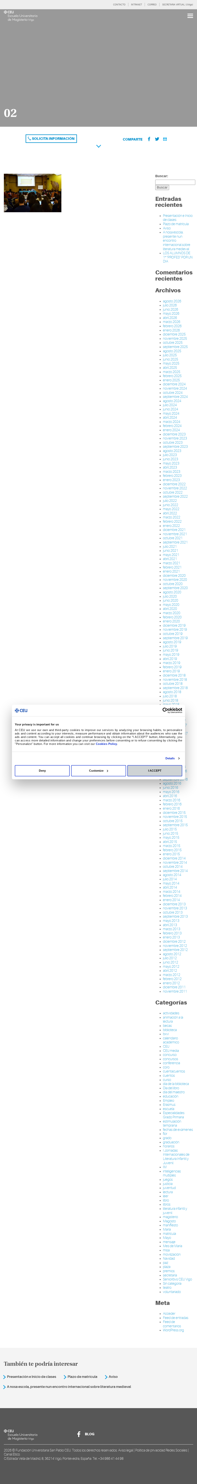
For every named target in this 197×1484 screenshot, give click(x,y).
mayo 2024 (171, 413)
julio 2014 (170, 879)
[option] (98, 68)
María (167, 1229)
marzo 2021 (171, 563)
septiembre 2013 (175, 916)
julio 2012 (170, 958)
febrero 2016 (172, 804)
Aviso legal (125, 1450)
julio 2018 (170, 696)
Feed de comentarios (172, 1324)
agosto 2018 (172, 692)
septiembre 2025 (175, 347)
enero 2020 (171, 621)
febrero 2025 (172, 376)
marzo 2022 (171, 517)
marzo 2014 (171, 892)
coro (166, 1067)
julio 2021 (170, 546)
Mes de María (172, 1246)
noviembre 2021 (175, 534)
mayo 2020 (171, 605)
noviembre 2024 (175, 388)
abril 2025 (170, 368)
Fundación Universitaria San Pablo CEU (43, 1450)
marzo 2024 (171, 422)
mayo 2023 (171, 463)
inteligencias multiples (172, 1173)
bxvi (166, 1034)
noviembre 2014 (175, 862)
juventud (169, 1188)
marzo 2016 (171, 800)
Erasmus (169, 1105)
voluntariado (172, 1292)
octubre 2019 (173, 634)
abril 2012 (170, 971)
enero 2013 (171, 937)
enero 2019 (171, 671)
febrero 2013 (172, 933)
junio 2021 (170, 551)
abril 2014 (170, 887)
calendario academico (171, 1040)
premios (169, 1271)
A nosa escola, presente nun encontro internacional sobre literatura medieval (69, 1387)
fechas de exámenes (178, 1130)
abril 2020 (170, 609)
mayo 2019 (171, 654)
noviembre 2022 (175, 488)
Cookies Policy (106, 743)
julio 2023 (170, 455)
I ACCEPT (154, 770)
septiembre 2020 (175, 588)
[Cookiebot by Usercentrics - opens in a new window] (165, 710)
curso (167, 1080)
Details (170, 758)
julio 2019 (170, 646)
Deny (42, 770)
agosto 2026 (172, 301)
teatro (167, 1287)
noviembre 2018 (175, 680)
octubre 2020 (173, 584)
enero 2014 (171, 900)
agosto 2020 (172, 592)
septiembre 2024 (175, 397)
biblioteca (170, 1030)
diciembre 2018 (174, 675)
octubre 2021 (173, 538)
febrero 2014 (172, 896)
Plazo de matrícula (176, 224)
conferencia (171, 1063)
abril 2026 (170, 318)
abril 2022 (170, 513)
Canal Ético (12, 1454)
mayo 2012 (171, 966)
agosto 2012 (172, 954)
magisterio (170, 1217)
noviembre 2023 (175, 438)
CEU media (171, 1051)
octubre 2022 (173, 492)
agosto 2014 (172, 875)
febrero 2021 (172, 567)
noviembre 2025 (175, 338)
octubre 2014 (173, 867)
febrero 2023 (172, 476)
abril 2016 (170, 796)
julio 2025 (170, 355)
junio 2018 (170, 700)
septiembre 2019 (175, 638)
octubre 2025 (173, 343)
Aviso (167, 228)
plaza (166, 1267)
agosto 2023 (172, 451)
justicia (168, 1184)
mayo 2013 (171, 921)
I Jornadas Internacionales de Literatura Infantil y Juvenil (176, 1157)
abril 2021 (170, 559)
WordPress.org (173, 1330)
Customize (96, 770)
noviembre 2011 (175, 991)
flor (165, 1134)
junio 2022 (170, 505)
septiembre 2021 (175, 542)
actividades (171, 1013)
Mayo (167, 1238)
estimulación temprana (172, 1123)
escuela (168, 1109)
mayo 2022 (171, 509)
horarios (168, 1146)
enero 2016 (171, 808)
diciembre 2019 (174, 625)
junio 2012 (170, 962)
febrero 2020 (172, 617)
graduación (171, 1142)
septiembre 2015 (175, 825)
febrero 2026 (172, 326)
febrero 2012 (172, 979)
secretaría (170, 1275)
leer (165, 1196)
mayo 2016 (171, 792)
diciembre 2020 (174, 576)
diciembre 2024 (174, 384)
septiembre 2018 (175, 688)
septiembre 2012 (175, 950)
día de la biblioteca (176, 1084)
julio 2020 (170, 596)
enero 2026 (171, 330)
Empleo (168, 1101)
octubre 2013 (173, 912)
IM (165, 1167)
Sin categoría (172, 1283)
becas (167, 1026)
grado (167, 1138)
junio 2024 (170, 409)
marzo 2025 (171, 372)
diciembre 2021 (174, 530)
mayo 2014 (171, 883)
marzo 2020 (171, 613)
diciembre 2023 (174, 434)
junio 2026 (170, 309)
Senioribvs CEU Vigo (177, 1279)
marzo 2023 (171, 472)
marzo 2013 (171, 929)
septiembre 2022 (175, 496)
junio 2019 (170, 650)
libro (166, 1200)
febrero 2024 (172, 426)
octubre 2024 (173, 393)
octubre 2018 (173, 684)
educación (170, 1096)
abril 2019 (170, 659)
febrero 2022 (172, 521)
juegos (168, 1179)
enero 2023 (171, 480)
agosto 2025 (172, 351)
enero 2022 (171, 526)
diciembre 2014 (174, 858)
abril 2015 (170, 842)
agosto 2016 (172, 783)
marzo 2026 (171, 322)
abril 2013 (170, 925)
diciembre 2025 (174, 334)
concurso (170, 1055)
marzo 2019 (171, 663)
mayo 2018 (171, 704)
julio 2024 (170, 405)
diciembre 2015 (174, 813)
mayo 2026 (171, 313)
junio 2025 (170, 359)
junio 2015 (170, 833)
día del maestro (174, 1092)
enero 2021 (171, 571)
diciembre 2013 (174, 904)
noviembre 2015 (175, 817)
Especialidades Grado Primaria (173, 1115)
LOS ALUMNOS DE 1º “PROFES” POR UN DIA (178, 257)
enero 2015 (171, 854)
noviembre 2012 (175, 946)
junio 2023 (170, 459)
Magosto (169, 1221)
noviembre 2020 (175, 580)
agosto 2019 (172, 642)
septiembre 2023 (175, 447)
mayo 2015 (171, 837)
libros (166, 1204)
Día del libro (171, 1088)
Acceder (169, 1313)
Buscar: (161, 176)
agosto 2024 (172, 401)
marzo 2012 (171, 975)
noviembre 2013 (175, 908)
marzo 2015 (171, 846)
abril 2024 (170, 417)
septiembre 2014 (175, 871)
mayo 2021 (171, 555)
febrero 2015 (172, 850)
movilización (172, 1254)
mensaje (169, 1242)
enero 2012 (171, 983)
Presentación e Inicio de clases (31, 1377)
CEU (166, 1046)
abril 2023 (170, 467)
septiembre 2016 (175, 779)
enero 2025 (171, 380)
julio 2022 (170, 501)
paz (165, 1263)
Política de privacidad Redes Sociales (161, 1450)
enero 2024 (171, 430)
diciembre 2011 (174, 987)
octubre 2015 (173, 821)
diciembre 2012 (174, 941)
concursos (170, 1059)
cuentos (169, 1075)
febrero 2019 (172, 667)
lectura (168, 1192)
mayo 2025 (171, 363)
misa (166, 1250)
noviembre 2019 (175, 629)
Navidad (169, 1258)
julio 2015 (170, 829)
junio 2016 (170, 788)
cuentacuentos (174, 1071)
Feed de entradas (175, 1318)
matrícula (169, 1234)
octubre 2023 (173, 442)
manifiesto (170, 1225)
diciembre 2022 (174, 484)
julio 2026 (170, 305)
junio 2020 (170, 600)
